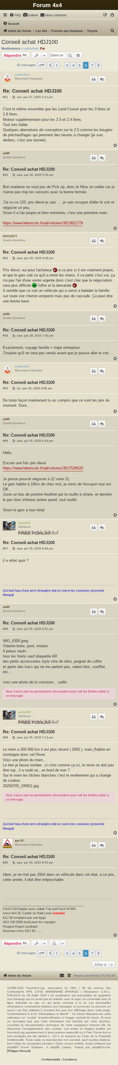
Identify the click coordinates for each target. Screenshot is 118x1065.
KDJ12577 (10, 236)
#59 (5, 737)
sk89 (6, 153)
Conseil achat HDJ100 (29, 42)
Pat (42, 48)
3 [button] (67, 65)
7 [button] (92, 65)
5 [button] (79, 65)
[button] (41, 65)
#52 (5, 174)
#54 (5, 335)
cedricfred (30, 48)
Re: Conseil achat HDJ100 (32, 91)
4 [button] (73, 65)
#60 (5, 862)
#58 (5, 628)
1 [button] (57, 65)
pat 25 (19, 840)
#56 (5, 440)
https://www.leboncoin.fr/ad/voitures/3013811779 (43, 223)
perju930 (24, 522)
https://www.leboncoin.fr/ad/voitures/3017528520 (43, 468)
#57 (5, 548)
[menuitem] (15, 15)
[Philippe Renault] (19, 1050)
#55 (5, 388)
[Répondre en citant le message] (93, 79)
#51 (5, 97)
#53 (5, 258)
